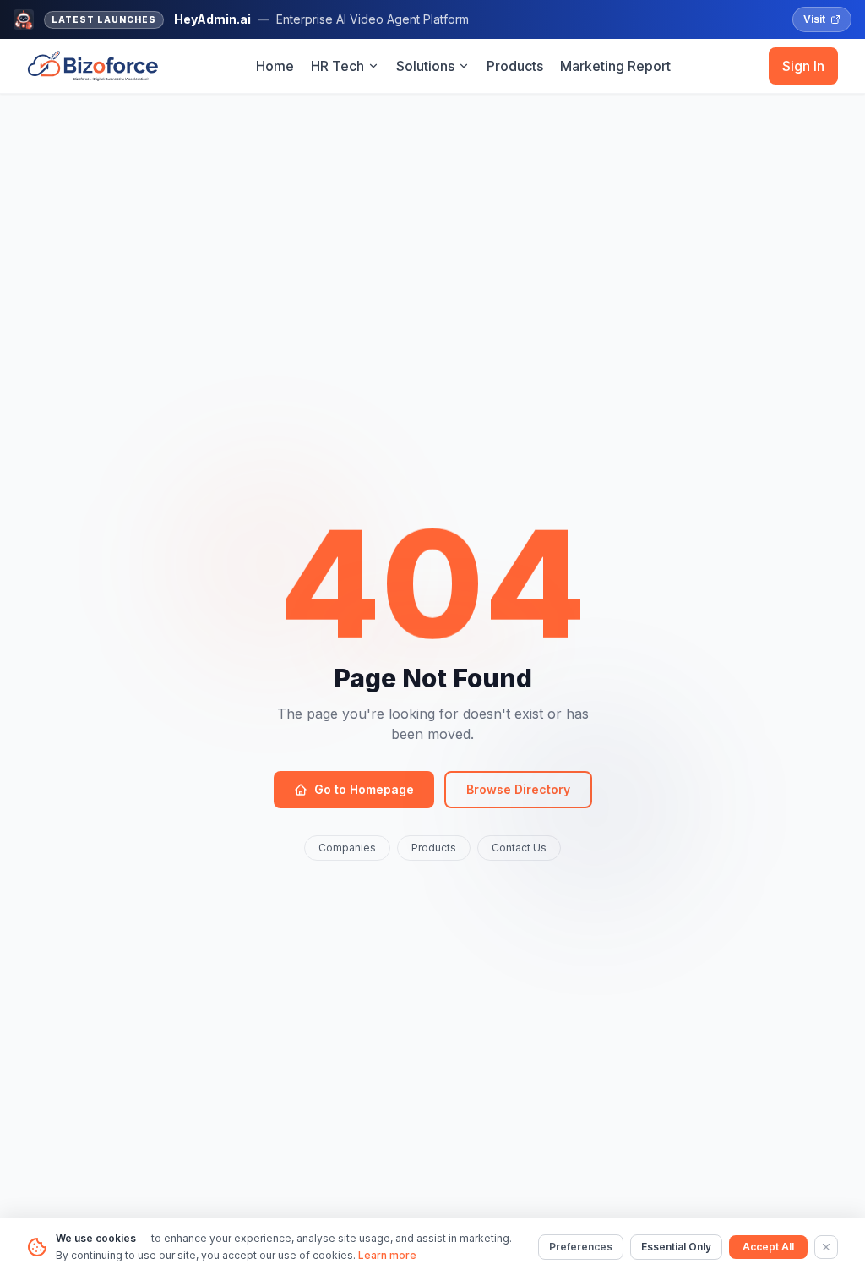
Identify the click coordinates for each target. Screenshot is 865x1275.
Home (275, 65)
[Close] (826, 1247)
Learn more (387, 1255)
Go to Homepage (364, 789)
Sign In (803, 65)
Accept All (768, 1246)
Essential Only (676, 1246)
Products (515, 65)
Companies (347, 847)
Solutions (425, 65)
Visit (814, 19)
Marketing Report (615, 65)
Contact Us (519, 847)
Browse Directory (518, 789)
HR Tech (337, 65)
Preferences (580, 1246)
